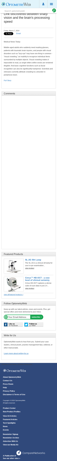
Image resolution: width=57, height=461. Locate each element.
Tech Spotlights (9, 423)
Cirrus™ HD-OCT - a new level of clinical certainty (37, 279)
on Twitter (33, 324)
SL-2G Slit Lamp (33, 260)
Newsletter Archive (11, 438)
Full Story (7, 81)
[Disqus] (28, 134)
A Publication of (9, 456)
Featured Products (13, 254)
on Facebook (13, 324)
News (5, 426)
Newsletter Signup (10, 434)
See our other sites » (11, 458)
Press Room (8, 384)
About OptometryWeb (12, 377)
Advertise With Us (10, 441)
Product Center (9, 408)
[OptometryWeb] (16, 5)
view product (29, 268)
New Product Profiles (11, 412)
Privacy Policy (9, 391)
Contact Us (7, 381)
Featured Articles (10, 419)
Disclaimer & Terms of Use (14, 395)
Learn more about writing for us (16, 353)
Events (6, 430)
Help (5, 388)
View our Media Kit (10, 445)
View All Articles (10, 416)
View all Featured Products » (13, 294)
